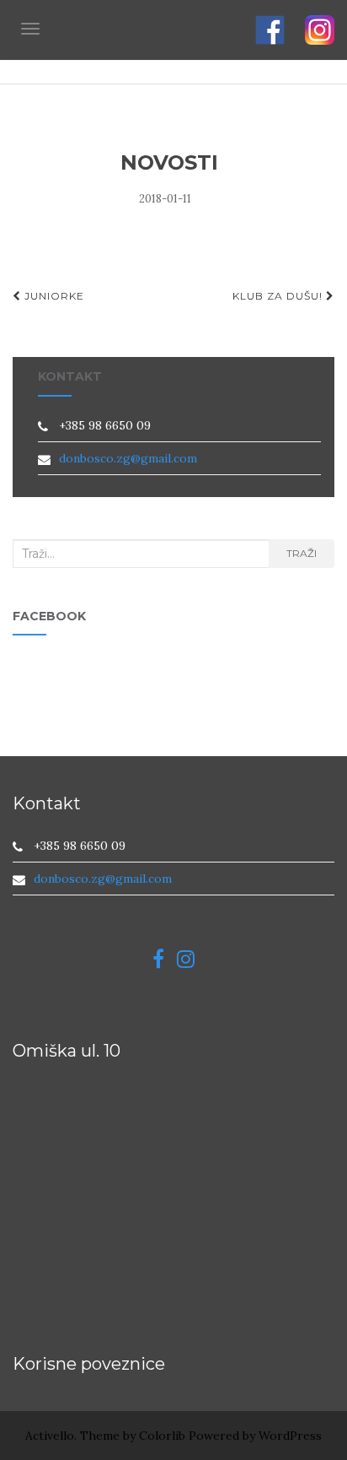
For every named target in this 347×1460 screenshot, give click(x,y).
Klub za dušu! (279, 295)
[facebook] (164, 962)
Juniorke (52, 295)
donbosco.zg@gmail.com (128, 458)
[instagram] (186, 962)
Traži (301, 553)
